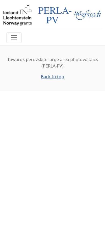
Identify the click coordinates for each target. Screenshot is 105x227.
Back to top (52, 77)
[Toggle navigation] (14, 37)
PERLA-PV (55, 14)
